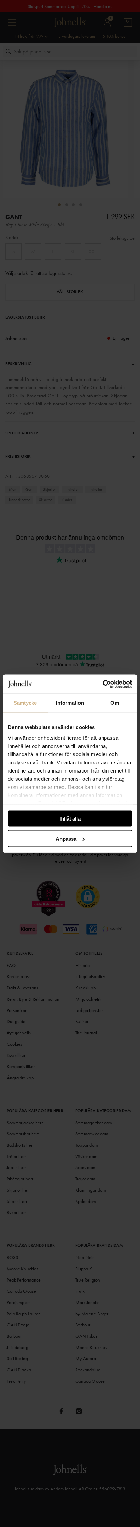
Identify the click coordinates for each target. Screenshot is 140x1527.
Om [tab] (114, 703)
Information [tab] (70, 703)
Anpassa (66, 838)
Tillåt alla (70, 819)
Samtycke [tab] (25, 703)
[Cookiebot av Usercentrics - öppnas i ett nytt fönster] (102, 684)
